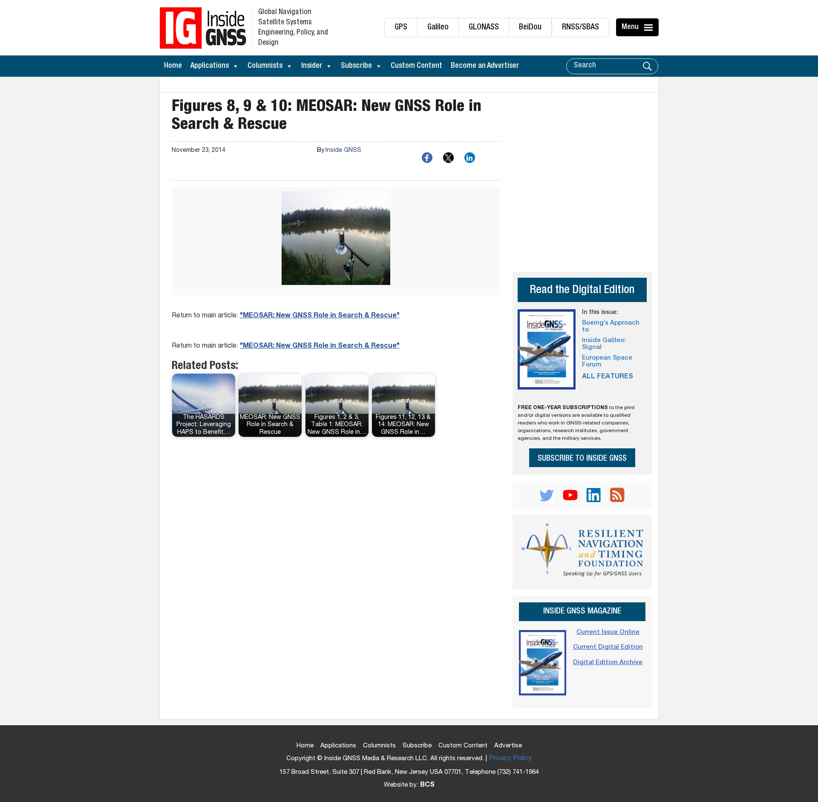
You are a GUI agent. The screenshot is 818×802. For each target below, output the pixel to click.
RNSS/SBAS (580, 27)
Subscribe (356, 66)
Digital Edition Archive (607, 663)
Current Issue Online (607, 632)
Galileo (438, 27)
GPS (401, 27)
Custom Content (416, 66)
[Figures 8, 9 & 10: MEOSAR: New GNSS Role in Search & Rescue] (336, 241)
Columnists (265, 66)
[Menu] (650, 27)
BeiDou (530, 27)
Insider (311, 66)
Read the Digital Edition (582, 290)
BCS (427, 785)
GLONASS (484, 27)
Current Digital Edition (608, 647)
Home (173, 66)
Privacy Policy (510, 759)
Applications (209, 66)
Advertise (508, 746)
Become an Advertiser (485, 66)
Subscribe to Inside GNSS (582, 459)
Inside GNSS (343, 151)
